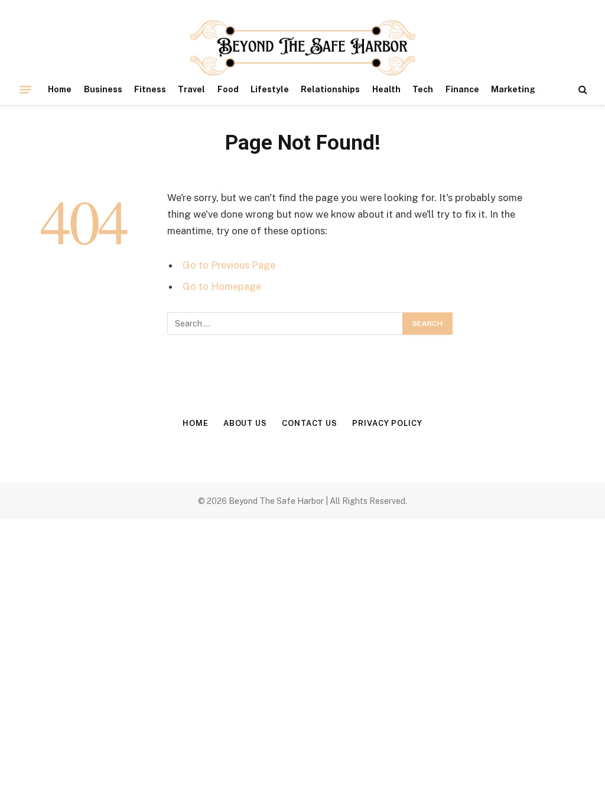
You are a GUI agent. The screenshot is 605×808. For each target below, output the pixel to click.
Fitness (150, 89)
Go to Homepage (222, 286)
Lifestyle (270, 89)
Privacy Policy (387, 423)
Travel (191, 89)
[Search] (581, 89)
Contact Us (309, 423)
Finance (462, 89)
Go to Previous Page (229, 265)
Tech (422, 89)
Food (228, 89)
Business (103, 89)
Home (59, 89)
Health (386, 89)
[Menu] (25, 89)
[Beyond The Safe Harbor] (302, 49)
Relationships (330, 89)
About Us (245, 423)
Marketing (513, 89)
